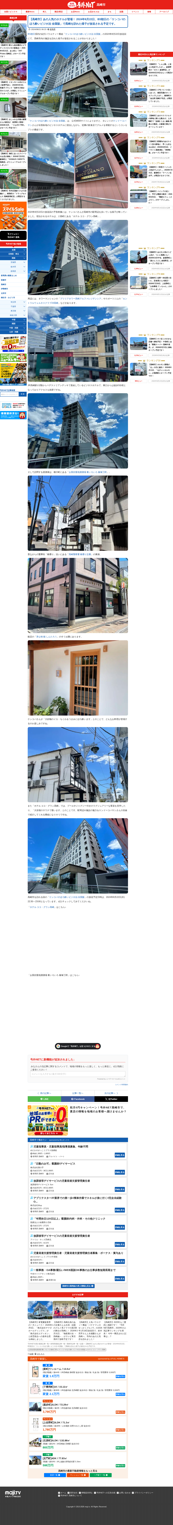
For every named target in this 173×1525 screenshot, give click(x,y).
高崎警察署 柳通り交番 (80, 554)
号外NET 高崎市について (71, 1495)
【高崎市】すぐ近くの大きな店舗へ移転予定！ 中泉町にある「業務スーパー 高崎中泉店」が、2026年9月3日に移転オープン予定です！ (160, 344)
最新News (30, 12)
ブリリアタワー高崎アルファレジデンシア (80, 298)
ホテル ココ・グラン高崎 (42, 907)
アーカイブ (164, 12)
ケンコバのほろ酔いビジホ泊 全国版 (82, 34)
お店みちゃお (93, 12)
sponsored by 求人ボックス (59, 1140)
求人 (44, 12)
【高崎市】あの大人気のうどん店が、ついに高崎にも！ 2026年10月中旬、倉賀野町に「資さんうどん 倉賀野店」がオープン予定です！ (160, 257)
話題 (121, 12)
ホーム (63, 1493)
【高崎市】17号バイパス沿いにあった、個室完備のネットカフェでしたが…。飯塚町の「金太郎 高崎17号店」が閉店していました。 (160, 95)
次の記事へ (109, 1093)
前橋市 (3, 280)
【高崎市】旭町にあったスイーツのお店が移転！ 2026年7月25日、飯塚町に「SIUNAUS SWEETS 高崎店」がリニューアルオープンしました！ (13, 159)
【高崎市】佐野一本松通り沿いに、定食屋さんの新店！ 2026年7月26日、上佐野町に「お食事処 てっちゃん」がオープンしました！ (160, 283)
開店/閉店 (59, 12)
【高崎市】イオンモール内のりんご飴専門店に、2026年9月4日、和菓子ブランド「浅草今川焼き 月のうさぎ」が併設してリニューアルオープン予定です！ (13, 88)
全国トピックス (10, 12)
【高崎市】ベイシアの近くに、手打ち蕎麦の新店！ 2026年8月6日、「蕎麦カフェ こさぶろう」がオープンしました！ (160, 197)
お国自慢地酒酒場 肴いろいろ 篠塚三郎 (88, 472)
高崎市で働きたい (38, 1140)
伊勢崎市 (4, 289)
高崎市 (101, 4)
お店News (75, 12)
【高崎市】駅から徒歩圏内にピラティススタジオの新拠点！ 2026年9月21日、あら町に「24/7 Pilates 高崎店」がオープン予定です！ (13, 50)
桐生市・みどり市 (8, 298)
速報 (149, 12)
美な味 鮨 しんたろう (46, 636)
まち (109, 12)
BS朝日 (31, 34)
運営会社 (74, 1493)
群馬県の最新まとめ (9, 276)
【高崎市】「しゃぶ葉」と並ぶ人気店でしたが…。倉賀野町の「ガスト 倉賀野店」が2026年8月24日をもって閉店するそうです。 (161, 70)
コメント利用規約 (121, 1085)
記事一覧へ (77, 1093)
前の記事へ (45, 1093)
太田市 (3, 293)
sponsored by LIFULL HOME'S (111, 1359)
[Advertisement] (151, 33)
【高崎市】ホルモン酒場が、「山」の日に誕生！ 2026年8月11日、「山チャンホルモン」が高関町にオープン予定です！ (160, 370)
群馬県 (52, 29)
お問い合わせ (125, 1493)
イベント (135, 12)
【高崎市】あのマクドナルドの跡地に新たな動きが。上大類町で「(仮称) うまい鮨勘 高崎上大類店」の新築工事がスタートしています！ (160, 121)
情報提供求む (87, 1493)
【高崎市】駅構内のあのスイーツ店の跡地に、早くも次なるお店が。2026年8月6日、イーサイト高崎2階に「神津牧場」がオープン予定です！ (160, 147)
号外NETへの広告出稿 (106, 1493)
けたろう (40, 1354)
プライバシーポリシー (143, 1493)
